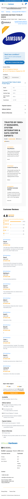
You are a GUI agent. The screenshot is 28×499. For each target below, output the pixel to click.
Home (2, 11)
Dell (18, 459)
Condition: (5, 74)
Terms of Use (12, 491)
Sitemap (2, 456)
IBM (18, 461)
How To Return (4, 461)
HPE (18, 456)
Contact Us (3, 459)
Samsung (8, 11)
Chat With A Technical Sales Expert (14, 62)
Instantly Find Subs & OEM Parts (21, 21)
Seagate (18, 463)
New (6, 77)
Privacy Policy (4, 491)
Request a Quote (14, 393)
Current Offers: (6, 67)
